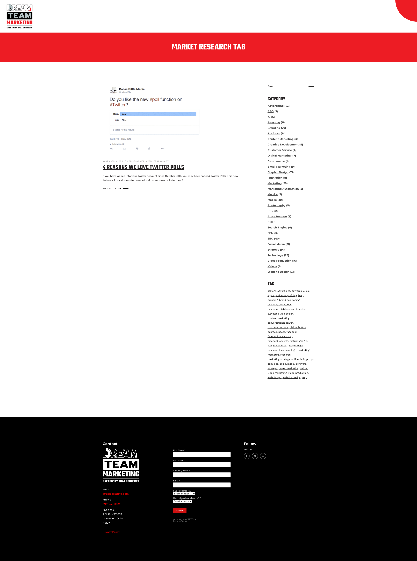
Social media (287, 363)
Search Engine (277, 227)
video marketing (277, 372)
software (301, 363)
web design (274, 377)
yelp (304, 377)
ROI (270, 222)
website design (292, 377)
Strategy (273, 249)
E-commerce (276, 161)
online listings (299, 359)
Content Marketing (281, 139)
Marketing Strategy (279, 359)
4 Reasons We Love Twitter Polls (143, 167)
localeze (273, 350)
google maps (295, 345)
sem (270, 363)
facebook (292, 331)
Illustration (275, 177)
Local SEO (284, 350)
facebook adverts (278, 341)
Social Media (145, 161)
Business (274, 133)
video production (298, 372)
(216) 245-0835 (112, 504)
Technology (161, 161)
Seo (276, 363)
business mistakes (279, 309)
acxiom (272, 290)
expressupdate (276, 331)
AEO (271, 111)
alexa (306, 290)
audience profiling (286, 295)
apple (271, 295)
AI (269, 116)
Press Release (277, 216)
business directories (280, 304)
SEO (270, 238)
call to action (298, 309)
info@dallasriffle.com (116, 493)
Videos (272, 266)
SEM (270, 233)
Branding (274, 128)
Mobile (131, 161)
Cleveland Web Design (280, 313)
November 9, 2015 (113, 161)
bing (300, 295)
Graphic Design (278, 172)
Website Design (278, 271)
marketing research (279, 354)
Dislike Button (298, 327)
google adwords (277, 345)
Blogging (274, 122)
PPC (270, 210)
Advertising (276, 105)
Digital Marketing (280, 155)
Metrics (273, 194)
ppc (311, 359)
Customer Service (280, 150)
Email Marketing (279, 166)
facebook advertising (280, 336)
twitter (304, 368)
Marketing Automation (283, 188)
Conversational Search (280, 322)
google (303, 341)
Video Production (279, 260)
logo (293, 350)
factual (294, 341)
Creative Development (283, 144)
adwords (297, 290)
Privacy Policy (111, 532)
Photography (276, 205)
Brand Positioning (289, 300)
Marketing (275, 183)
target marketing (288, 368)
